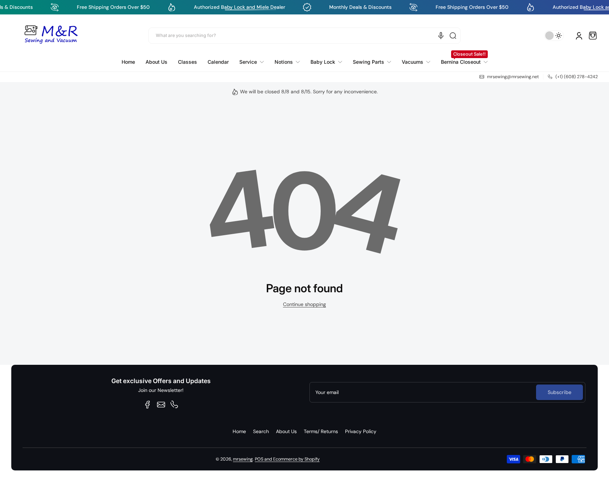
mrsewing (243, 459)
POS (259, 459)
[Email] (161, 404)
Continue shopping (304, 304)
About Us (286, 431)
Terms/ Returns (321, 431)
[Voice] (441, 35)
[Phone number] (174, 404)
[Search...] (453, 35)
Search (261, 431)
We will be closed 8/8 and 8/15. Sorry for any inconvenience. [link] (309, 91)
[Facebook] (147, 404)
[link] (251, 62)
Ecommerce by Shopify (296, 459)
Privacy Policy (360, 431)
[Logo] (51, 35)
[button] (593, 35)
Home (239, 431)
